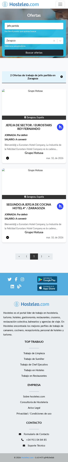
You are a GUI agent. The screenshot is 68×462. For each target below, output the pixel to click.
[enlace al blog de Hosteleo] (19, 287)
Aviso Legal (34, 408)
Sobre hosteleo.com (34, 396)
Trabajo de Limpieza (34, 353)
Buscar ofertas (34, 52)
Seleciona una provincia (15, 46)
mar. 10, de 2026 (54, 158)
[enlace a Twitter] (9, 280)
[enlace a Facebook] (16, 280)
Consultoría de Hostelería (34, 402)
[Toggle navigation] (60, 4)
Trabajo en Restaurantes (34, 376)
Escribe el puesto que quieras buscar (20, 31)
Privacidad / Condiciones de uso (34, 413)
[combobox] (6, 41)
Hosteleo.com (27, 458)
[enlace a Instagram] (22, 280)
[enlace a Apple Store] (47, 290)
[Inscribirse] (8, 158)
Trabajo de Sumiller (34, 359)
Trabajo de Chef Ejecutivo (34, 364)
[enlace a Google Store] (47, 282)
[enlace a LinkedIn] (12, 287)
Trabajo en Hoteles (34, 370)
